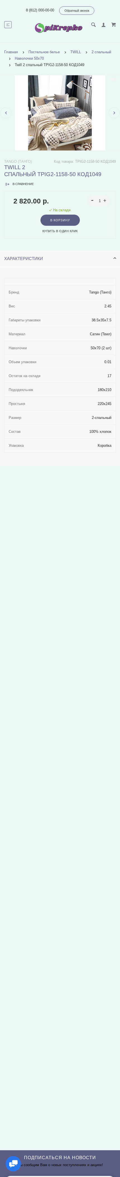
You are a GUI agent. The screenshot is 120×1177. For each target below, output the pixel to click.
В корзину (60, 220)
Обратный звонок (76, 10)
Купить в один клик (60, 231)
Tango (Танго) (18, 161)
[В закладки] (113, 79)
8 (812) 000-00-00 (40, 10)
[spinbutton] (99, 201)
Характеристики (23, 258)
